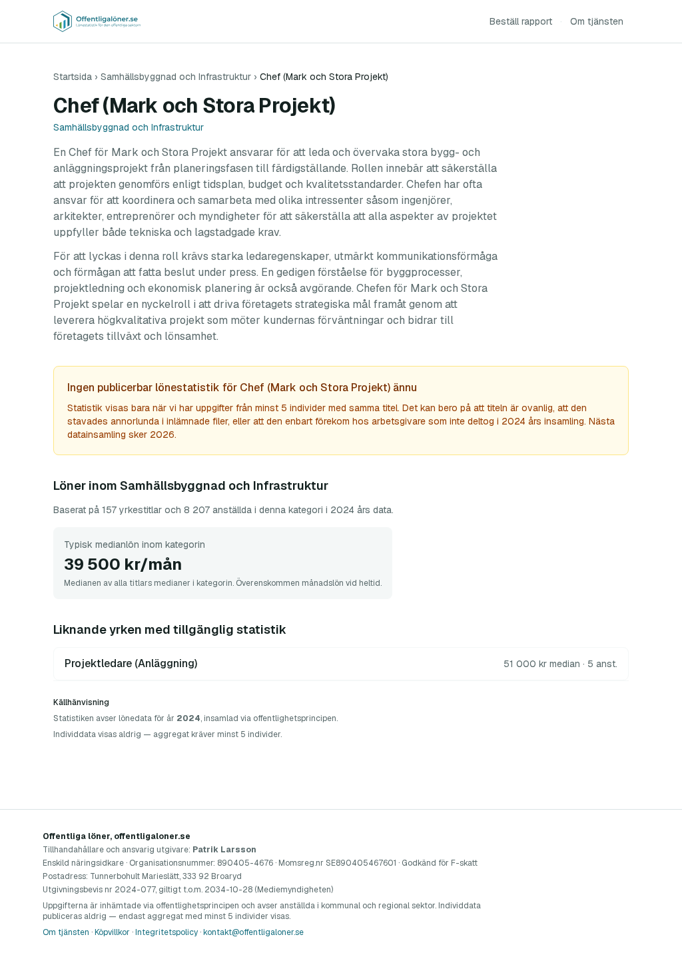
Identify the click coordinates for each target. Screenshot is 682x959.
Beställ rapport (521, 21)
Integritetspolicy (166, 932)
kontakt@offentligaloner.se (253, 932)
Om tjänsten (596, 21)
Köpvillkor (112, 932)
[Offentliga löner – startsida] (97, 21)
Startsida (72, 77)
